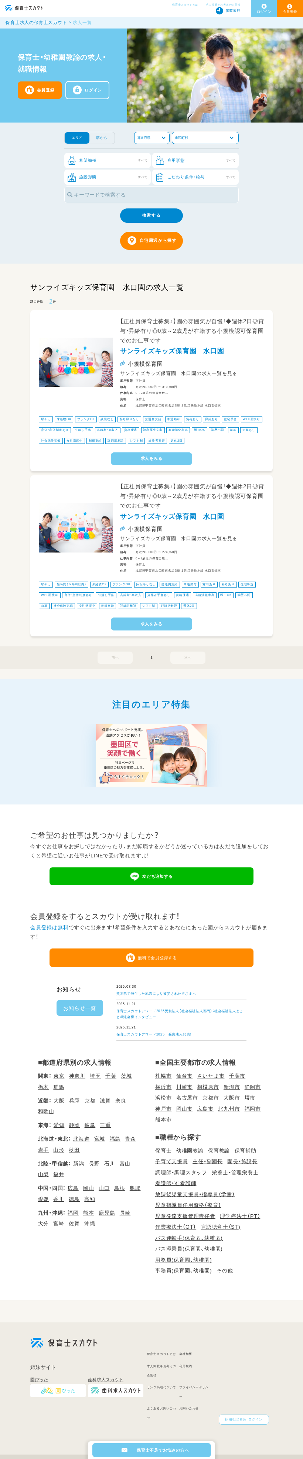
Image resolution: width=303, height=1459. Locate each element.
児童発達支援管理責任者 (185, 1216)
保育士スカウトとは (185, 4)
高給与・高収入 (107, 430)
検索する (151, 215)
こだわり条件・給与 (201, 177)
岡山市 (184, 1109)
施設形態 (113, 177)
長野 (94, 1164)
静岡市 (253, 1087)
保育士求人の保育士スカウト (36, 22)
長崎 (125, 1213)
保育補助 (245, 1151)
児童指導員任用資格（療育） (188, 1205)
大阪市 (232, 1098)
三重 (105, 1125)
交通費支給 (153, 419)
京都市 (210, 1098)
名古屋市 (187, 1098)
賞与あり (192, 419)
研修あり (248, 430)
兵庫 (74, 1101)
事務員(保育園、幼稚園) (183, 1271)
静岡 (74, 1125)
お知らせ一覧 (79, 1008)
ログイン (93, 90)
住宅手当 (230, 419)
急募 (233, 430)
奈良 (120, 1101)
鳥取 (135, 1188)
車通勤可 (173, 419)
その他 (225, 1271)
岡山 (88, 1188)
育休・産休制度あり (55, 430)
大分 (43, 1224)
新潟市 (232, 1087)
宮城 (99, 1139)
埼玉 (95, 1076)
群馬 (58, 1087)
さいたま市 (210, 1076)
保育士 (163, 1151)
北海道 (81, 1139)
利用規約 (185, 1366)
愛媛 (43, 1199)
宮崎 (58, 1224)
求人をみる (152, 458)
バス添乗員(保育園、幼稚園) (189, 1249)
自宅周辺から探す (158, 240)
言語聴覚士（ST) (221, 1227)
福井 (58, 1174)
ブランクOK (86, 419)
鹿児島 (107, 1213)
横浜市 (163, 1087)
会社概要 (185, 1354)
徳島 (74, 1199)
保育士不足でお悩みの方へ (163, 1450)
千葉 (110, 1076)
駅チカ (46, 419)
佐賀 (74, 1224)
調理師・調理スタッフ (181, 1172)
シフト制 (136, 441)
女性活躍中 (75, 441)
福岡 (73, 1213)
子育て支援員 (171, 1161)
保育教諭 (219, 1151)
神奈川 (77, 1076)
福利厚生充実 (153, 430)
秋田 (74, 1150)
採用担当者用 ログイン (244, 1419)
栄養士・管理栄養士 (235, 1172)
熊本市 (163, 1119)
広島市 (205, 1109)
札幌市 (163, 1076)
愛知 (59, 1125)
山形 (58, 1150)
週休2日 (176, 441)
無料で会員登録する (157, 958)
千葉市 (237, 1076)
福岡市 (253, 1109)
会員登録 (45, 90)
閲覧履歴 (233, 11)
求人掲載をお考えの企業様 (223, 4)
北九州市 (229, 1109)
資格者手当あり (158, 595)
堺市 (250, 1098)
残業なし (107, 419)
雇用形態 (201, 160)
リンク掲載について (161, 1387)
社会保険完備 (51, 441)
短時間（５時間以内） (71, 584)
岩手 (43, 1150)
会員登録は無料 (49, 927)
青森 (130, 1139)
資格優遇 (130, 430)
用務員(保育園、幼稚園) (183, 1260)
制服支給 (95, 441)
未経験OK (64, 419)
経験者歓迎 (157, 441)
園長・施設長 (242, 1161)
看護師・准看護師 (175, 1183)
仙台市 (184, 1076)
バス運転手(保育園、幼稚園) (189, 1238)
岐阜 (90, 1125)
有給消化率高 (178, 430)
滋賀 (105, 1101)
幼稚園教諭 (190, 1151)
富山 (125, 1164)
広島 (73, 1188)
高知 (89, 1199)
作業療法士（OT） (175, 1227)
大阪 (59, 1101)
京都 (90, 1101)
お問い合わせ (189, 1408)
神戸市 (163, 1109)
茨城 (126, 1076)
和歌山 (46, 1111)
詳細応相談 (116, 441)
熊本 (88, 1213)
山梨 (43, 1174)
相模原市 (208, 1087)
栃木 (43, 1087)
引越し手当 (83, 430)
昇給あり (211, 419)
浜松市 (163, 1098)
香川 (58, 1199)
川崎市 (184, 1087)
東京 (59, 1076)
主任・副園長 (208, 1161)
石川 (109, 1164)
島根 (119, 1188)
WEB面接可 (251, 419)
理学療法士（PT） (240, 1216)
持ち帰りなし (129, 419)
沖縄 (89, 1224)
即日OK (199, 430)
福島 (115, 1139)
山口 (104, 1188)
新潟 (78, 1164)
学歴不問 (217, 430)
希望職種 (113, 160)
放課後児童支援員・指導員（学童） (195, 1194)
